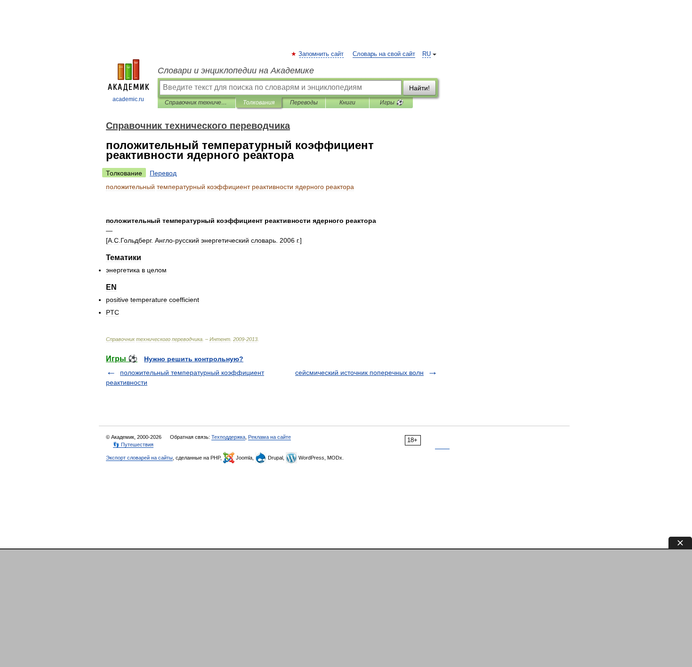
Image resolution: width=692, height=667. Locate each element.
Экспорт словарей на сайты (139, 458)
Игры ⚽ (391, 102)
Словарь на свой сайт (384, 54)
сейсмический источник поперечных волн (359, 372)
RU (426, 54)
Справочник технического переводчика (196, 102)
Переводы (304, 102)
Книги (347, 102)
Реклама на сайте (269, 437)
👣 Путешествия (133, 444)
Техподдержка (228, 437)
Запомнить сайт (321, 54)
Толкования (258, 102)
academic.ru (128, 99)
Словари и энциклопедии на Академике (236, 70)
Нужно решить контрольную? (193, 359)
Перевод (163, 173)
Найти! (419, 88)
